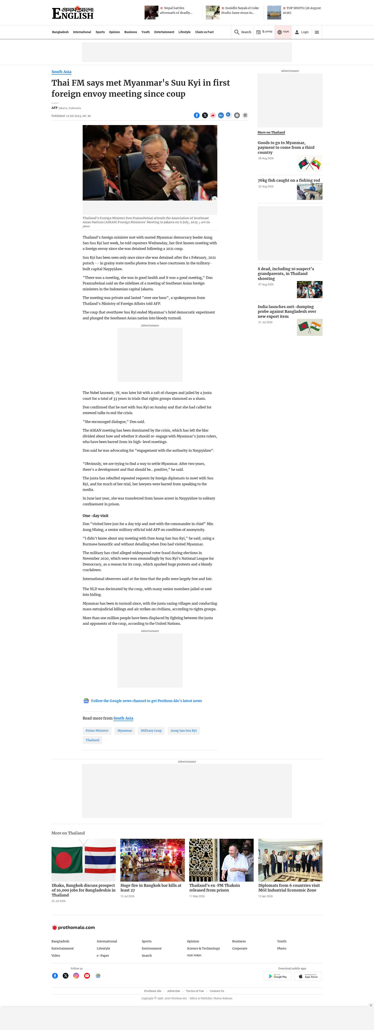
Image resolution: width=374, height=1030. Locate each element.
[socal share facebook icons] (197, 118)
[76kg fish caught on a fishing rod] (309, 191)
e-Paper (103, 956)
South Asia (61, 71)
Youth (146, 32)
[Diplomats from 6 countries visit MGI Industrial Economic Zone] (290, 860)
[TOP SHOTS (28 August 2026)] (274, 12)
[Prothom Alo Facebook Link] (57, 976)
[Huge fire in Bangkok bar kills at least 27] (152, 860)
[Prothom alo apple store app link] (308, 976)
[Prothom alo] (73, 12)
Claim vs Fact (204, 32)
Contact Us (217, 991)
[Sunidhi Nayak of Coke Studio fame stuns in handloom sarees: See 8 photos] (213, 12)
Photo (281, 948)
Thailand (92, 740)
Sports (100, 32)
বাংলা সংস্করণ (194, 956)
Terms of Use (195, 991)
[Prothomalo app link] (277, 976)
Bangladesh (60, 32)
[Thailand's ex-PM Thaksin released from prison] (221, 860)
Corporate (239, 948)
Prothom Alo (152, 991)
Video (56, 956)
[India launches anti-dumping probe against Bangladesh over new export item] (309, 327)
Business (130, 32)
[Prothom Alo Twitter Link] (67, 976)
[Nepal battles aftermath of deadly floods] (151, 12)
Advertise (173, 991)
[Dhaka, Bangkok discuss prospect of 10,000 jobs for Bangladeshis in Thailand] (84, 860)
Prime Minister (97, 731)
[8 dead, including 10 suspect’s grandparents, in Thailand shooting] (309, 289)
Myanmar (125, 731)
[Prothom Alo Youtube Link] (89, 976)
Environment (152, 948)
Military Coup (151, 731)
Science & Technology (203, 948)
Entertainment (164, 32)
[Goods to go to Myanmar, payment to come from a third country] (309, 163)
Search (147, 956)
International (82, 32)
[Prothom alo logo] (73, 929)
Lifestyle (185, 32)
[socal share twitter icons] (206, 118)
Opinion (114, 32)
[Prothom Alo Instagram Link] (78, 976)
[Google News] (98, 976)
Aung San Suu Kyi (184, 731)
